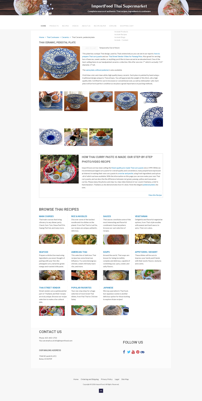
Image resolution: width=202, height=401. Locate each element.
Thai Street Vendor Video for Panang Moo (125, 56)
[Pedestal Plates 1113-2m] (101, 96)
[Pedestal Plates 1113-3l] (126, 101)
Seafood (43, 252)
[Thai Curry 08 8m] (101, 137)
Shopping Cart (127, 26)
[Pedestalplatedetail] (151, 116)
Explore (113, 26)
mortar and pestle (126, 173)
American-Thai (79, 252)
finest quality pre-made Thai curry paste (127, 168)
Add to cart (90, 48)
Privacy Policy (106, 379)
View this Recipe (155, 195)
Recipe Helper (100, 26)
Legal (117, 379)
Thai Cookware (53, 37)
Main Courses (46, 216)
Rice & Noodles (79, 216)
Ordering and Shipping (90, 379)
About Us (86, 26)
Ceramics (65, 37)
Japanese (108, 288)
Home (43, 26)
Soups (106, 252)
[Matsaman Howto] (50, 101)
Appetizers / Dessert (146, 252)
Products (54, 26)
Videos (75, 26)
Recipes (65, 26)
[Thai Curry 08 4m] (76, 137)
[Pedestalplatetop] (50, 136)
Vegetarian (141, 216)
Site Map (125, 379)
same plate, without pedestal (97, 70)
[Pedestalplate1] (151, 97)
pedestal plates (149, 184)
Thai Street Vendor (49, 288)
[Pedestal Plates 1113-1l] (76, 101)
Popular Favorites (81, 288)
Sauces (107, 216)
